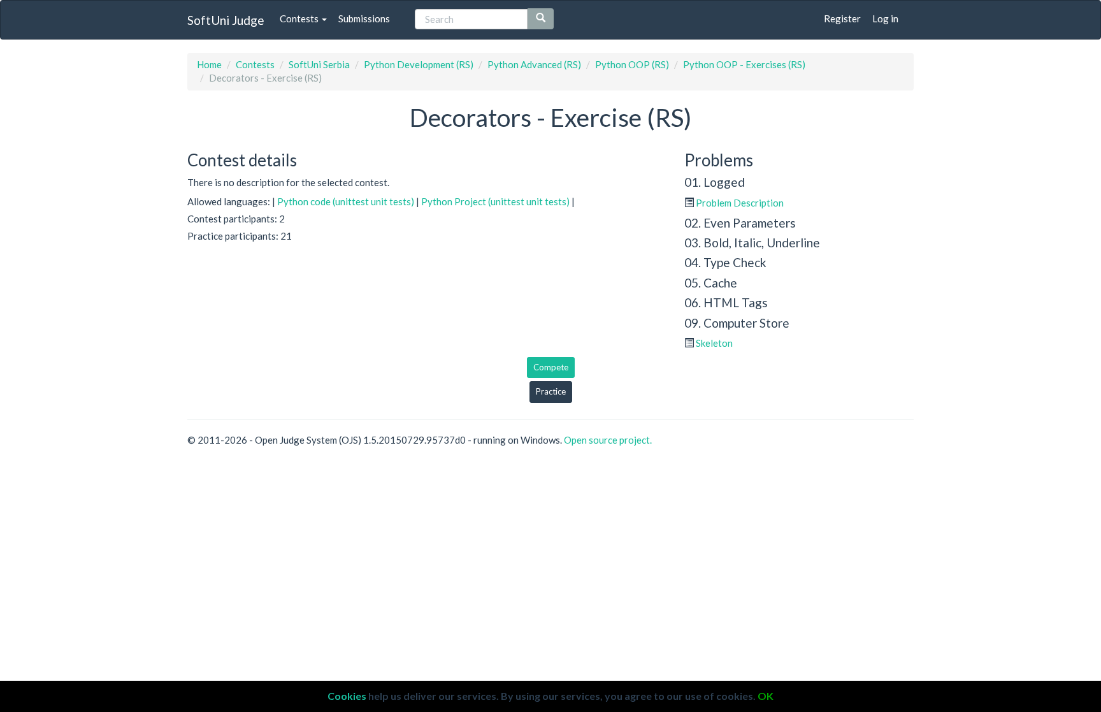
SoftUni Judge (225, 20)
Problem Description (740, 202)
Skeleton (714, 343)
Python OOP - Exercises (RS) (744, 64)
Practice (551, 391)
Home (209, 64)
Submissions (364, 18)
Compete (550, 367)
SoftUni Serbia (319, 64)
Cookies (346, 696)
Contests (300, 18)
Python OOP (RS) (632, 64)
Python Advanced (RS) (534, 64)
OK (766, 696)
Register (842, 18)
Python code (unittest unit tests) (345, 201)
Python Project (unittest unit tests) (495, 201)
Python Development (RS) (418, 64)
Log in (885, 18)
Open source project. (608, 440)
